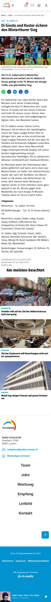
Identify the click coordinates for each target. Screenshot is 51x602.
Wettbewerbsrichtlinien (38, 561)
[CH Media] (25, 576)
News (3, 15)
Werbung (25, 484)
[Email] (15, 92)
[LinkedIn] (26, 92)
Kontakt (25, 513)
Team (25, 465)
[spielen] (46, 596)
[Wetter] (32, 5)
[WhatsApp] (3, 92)
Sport (10, 15)
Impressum (21, 561)
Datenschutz (7, 561)
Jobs (25, 475)
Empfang (25, 494)
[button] (39, 5)
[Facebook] (21, 92)
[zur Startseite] (6, 5)
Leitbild (25, 503)
